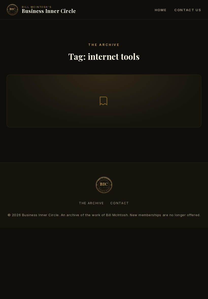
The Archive (91, 203)
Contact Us (187, 10)
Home (161, 10)
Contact (119, 203)
